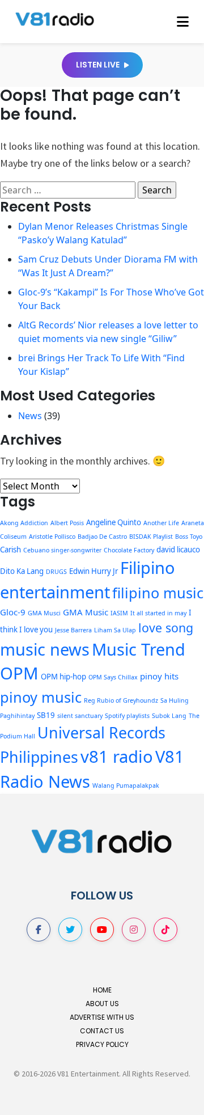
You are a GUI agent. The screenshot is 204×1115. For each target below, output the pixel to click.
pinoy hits (159, 676)
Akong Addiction (24, 523)
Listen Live (98, 64)
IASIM (119, 613)
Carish (10, 549)
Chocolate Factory (129, 550)
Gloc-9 (13, 612)
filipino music (157, 592)
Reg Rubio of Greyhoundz (121, 700)
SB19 (46, 715)
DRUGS (56, 572)
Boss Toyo (188, 536)
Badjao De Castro (102, 536)
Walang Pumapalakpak (125, 785)
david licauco (178, 549)
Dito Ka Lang (22, 571)
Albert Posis (67, 523)
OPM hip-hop (63, 676)
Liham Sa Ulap (115, 630)
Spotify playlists (127, 716)
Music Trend (138, 649)
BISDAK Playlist (151, 536)
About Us (102, 1003)
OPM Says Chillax (113, 677)
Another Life (161, 523)
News (30, 415)
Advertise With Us (102, 1017)
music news (45, 649)
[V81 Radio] (55, 18)
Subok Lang (169, 716)
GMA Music (85, 612)
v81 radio (116, 756)
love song (165, 627)
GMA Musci (44, 613)
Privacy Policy (102, 1044)
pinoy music (41, 697)
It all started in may (158, 613)
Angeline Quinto (113, 522)
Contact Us (102, 1031)
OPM (19, 673)
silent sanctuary (80, 716)
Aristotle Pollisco (52, 536)
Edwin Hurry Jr (93, 571)
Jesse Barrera (73, 630)
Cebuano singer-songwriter (62, 550)
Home (102, 990)
